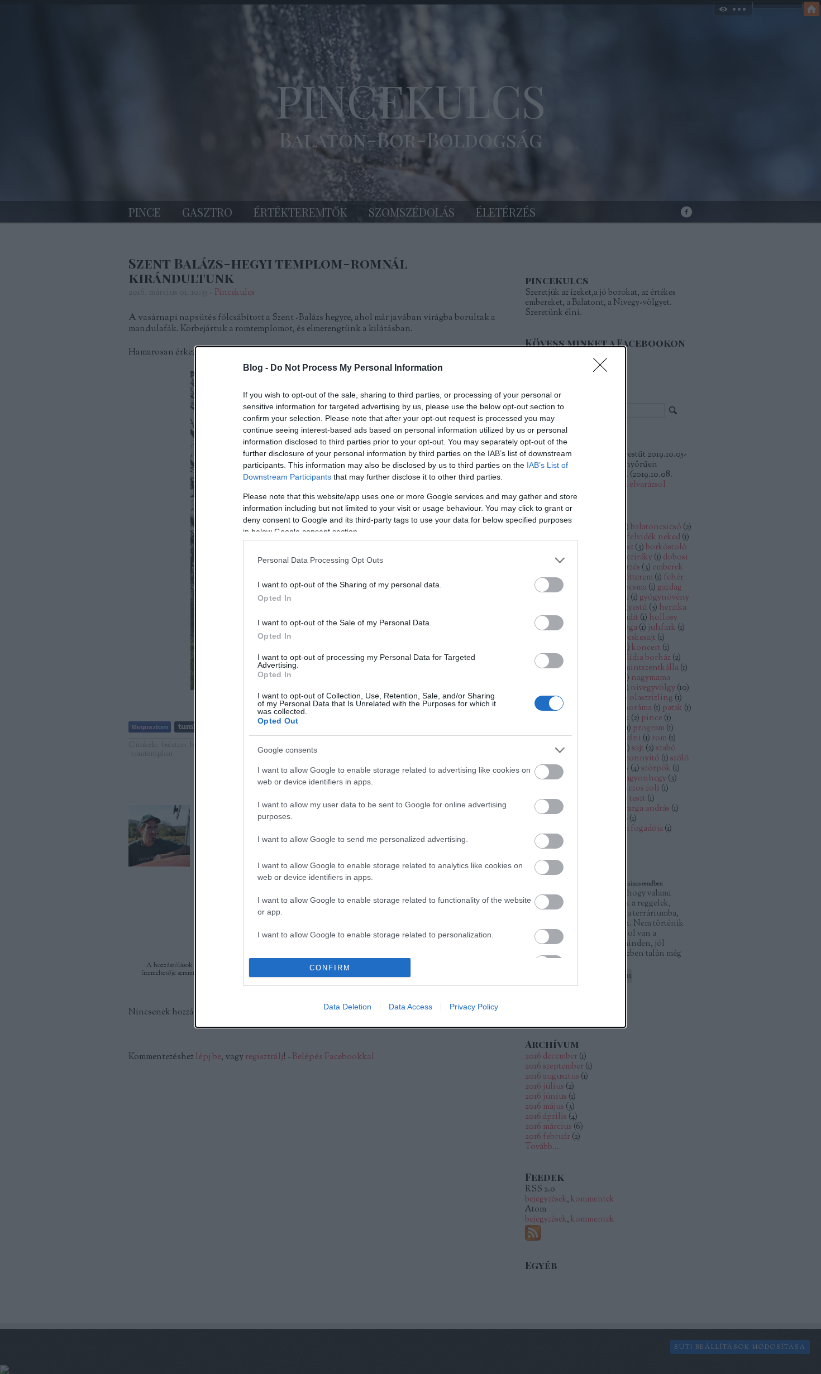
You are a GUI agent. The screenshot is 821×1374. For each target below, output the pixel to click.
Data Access (410, 1006)
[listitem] (410, 560)
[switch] (549, 584)
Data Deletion (347, 1006)
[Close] (603, 368)
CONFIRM (330, 968)
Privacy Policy (474, 1006)
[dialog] (410, 687)
